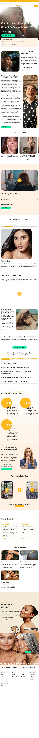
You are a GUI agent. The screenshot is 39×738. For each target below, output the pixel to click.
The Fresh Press (24, 678)
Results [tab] (28, 359)
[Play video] (19, 180)
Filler (2, 676)
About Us (23, 671)
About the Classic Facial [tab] (5, 359)
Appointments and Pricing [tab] (21, 359)
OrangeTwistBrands (20, 506)
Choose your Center (6, 469)
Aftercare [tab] (31, 225)
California (14, 671)
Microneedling (4, 680)
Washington (14, 680)
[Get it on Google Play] (34, 629)
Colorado (14, 672)
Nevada (13, 674)
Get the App (23, 676)
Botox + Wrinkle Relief (5, 672)
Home (2, 9)
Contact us (23, 674)
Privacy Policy (33, 671)
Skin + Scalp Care (4, 683)
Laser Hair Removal (5, 678)
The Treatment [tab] (23, 225)
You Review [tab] (8, 225)
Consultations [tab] (13, 359)
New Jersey (14, 676)
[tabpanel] (19, 249)
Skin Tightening (4, 685)
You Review (13, 436)
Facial (2, 674)
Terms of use (32, 674)
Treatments (7, 9)
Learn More (30, 1)
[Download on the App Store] (27, 629)
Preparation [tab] (15, 225)
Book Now (21, 35)
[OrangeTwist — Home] (19, 6)
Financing (32, 679)
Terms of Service (33, 672)
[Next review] (36, 519)
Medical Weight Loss (5, 681)
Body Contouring (4, 671)
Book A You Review (8, 35)
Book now (28, 651)
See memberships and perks (8, 622)
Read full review (6, 536)
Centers (15, 667)
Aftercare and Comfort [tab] (34, 359)
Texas (13, 678)
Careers (22, 672)
